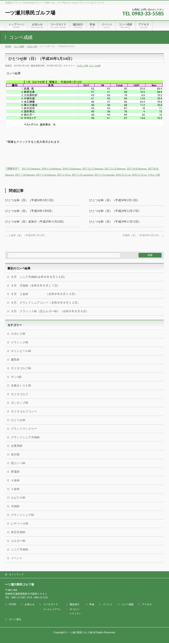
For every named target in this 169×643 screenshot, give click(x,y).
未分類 (15, 454)
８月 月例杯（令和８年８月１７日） (35, 285)
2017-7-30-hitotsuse (25, 174)
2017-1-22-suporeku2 (82, 174)
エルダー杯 (18, 540)
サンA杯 (16, 376)
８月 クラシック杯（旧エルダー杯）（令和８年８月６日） (50, 311)
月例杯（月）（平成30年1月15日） (143, 235)
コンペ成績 (127, 604)
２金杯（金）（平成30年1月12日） (26, 235)
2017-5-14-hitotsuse (46, 174)
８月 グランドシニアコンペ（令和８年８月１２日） (45, 302)
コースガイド (50, 604)
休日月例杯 (18, 532)
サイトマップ (16, 574)
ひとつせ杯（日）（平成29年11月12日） (115, 221)
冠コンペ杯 (18, 463)
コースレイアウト (52, 609)
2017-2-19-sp (63, 174)
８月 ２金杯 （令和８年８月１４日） (44, 294)
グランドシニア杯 (22, 514)
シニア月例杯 (19, 549)
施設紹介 (75, 604)
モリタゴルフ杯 (21, 368)
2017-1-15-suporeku (104, 174)
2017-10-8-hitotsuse (137, 168)
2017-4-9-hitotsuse (31, 168)
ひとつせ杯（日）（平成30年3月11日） (30, 200)
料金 (91, 604)
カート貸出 (15, 619)
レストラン (75, 613)
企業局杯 (16, 445)
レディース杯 (19, 523)
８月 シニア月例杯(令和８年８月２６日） (39, 277)
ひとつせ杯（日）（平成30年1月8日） (29, 210)
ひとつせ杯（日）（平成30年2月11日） (114, 200)
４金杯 (15, 480)
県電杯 (15, 471)
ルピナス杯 (18, 497)
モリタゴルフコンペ (24, 411)
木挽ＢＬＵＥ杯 (21, 385)
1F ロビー (75, 609)
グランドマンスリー (24, 428)
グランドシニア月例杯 (25, 437)
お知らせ (30, 604)
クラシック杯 (19, 342)
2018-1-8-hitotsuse (71, 168)
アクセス (147, 604)
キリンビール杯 (21, 351)
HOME (12, 604)
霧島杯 (15, 359)
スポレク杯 (82, 65)
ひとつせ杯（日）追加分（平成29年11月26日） (35, 221)
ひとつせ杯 (95, 65)
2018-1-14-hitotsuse (51, 168)
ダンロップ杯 (19, 402)
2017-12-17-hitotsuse (92, 168)
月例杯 (15, 506)
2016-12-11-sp (123, 174)
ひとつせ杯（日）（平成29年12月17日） (115, 210)
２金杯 (15, 489)
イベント (16, 558)
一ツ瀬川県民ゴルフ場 (30, 12)
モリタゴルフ (19, 394)
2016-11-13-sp (139, 174)
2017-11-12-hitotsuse (115, 168)
